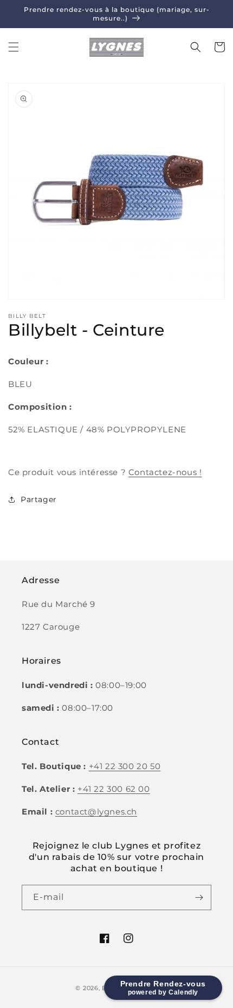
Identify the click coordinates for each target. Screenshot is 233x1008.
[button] (13, 47)
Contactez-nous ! (165, 472)
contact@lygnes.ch (96, 811)
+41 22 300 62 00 (113, 789)
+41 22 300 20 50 (125, 766)
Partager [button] (39, 499)
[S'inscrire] (199, 897)
